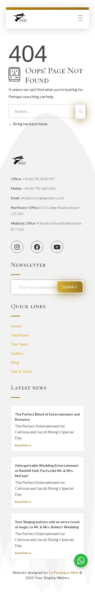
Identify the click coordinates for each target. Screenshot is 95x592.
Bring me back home (30, 123)
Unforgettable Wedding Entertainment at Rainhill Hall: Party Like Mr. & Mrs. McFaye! (47, 470)
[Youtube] (57, 247)
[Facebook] (37, 247)
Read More (23, 445)
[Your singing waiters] (20, 17)
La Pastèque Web (63, 572)
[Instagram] (17, 247)
